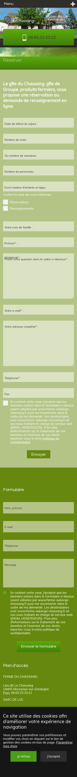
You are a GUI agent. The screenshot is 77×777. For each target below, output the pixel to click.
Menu (8, 4)
